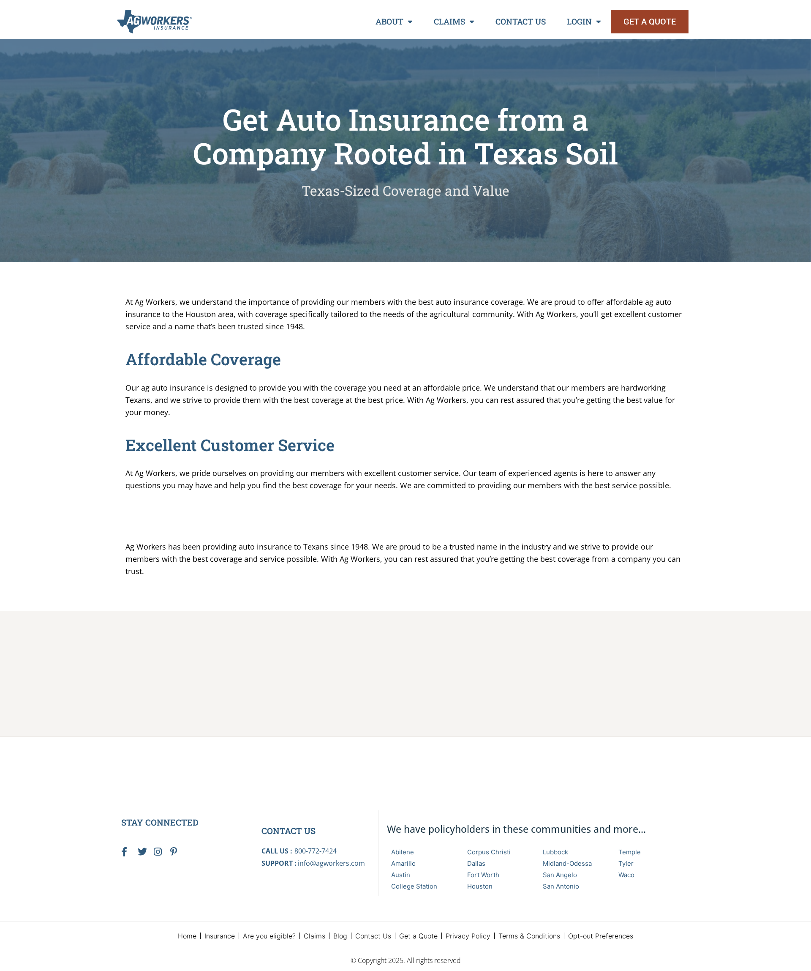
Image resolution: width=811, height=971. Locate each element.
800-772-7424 (315, 851)
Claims (449, 21)
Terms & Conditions (529, 936)
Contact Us (520, 21)
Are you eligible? (269, 936)
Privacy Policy (468, 936)
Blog (340, 936)
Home (187, 936)
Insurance (219, 936)
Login (579, 21)
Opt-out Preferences (600, 936)
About (389, 21)
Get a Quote (418, 936)
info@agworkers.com (331, 863)
